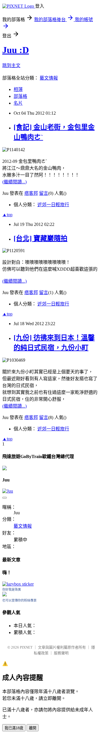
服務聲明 (61, 653)
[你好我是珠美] (4, 594)
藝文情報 (49, 78)
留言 (43, 193)
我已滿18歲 (14, 728)
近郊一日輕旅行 (53, 204)
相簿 (18, 89)
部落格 (20, 96)
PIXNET (26, 647)
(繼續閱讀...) (14, 181)
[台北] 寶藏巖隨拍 (40, 238)
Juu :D (15, 50)
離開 (32, 728)
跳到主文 (11, 65)
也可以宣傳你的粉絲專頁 (19, 600)
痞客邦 (31, 193)
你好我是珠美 (11, 589)
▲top (7, 214)
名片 (18, 103)
